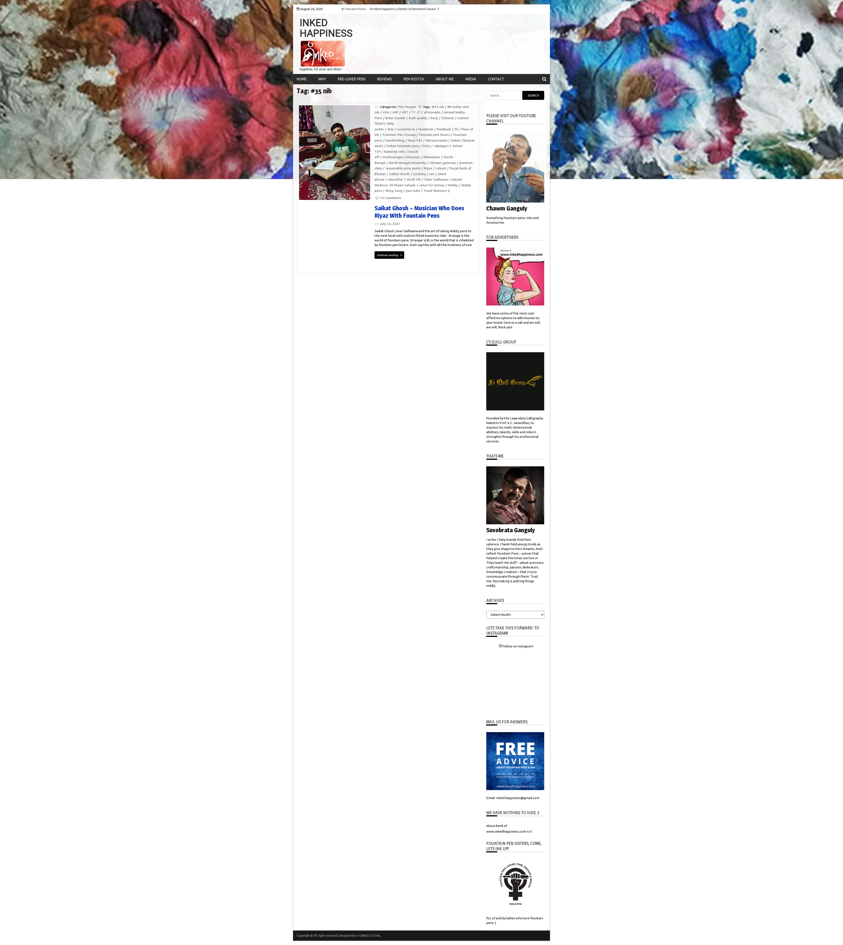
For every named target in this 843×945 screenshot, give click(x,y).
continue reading (387, 255)
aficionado (432, 112)
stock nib (414, 179)
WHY (322, 79)
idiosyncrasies (436, 140)
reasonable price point (402, 168)
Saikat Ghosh (399, 174)
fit (456, 129)
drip (390, 129)
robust (441, 168)
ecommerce (406, 129)
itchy (426, 146)
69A (386, 112)
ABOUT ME (445, 79)
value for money (432, 185)
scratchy (419, 174)
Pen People (407, 107)
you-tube (413, 190)
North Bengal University (407, 163)
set (431, 174)
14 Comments (390, 198)
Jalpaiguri (441, 146)
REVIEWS (384, 79)
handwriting (394, 140)
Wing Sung (393, 190)
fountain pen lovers (434, 135)
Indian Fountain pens (403, 146)
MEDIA (470, 79)
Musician (413, 157)
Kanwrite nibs (394, 151)
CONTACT (496, 79)
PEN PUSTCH (413, 79)
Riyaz (428, 168)
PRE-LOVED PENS (352, 79)
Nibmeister (431, 157)
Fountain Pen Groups (399, 135)
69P (395, 112)
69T (405, 112)
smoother (395, 179)
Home (302, 79)
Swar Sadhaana (436, 179)
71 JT (416, 112)
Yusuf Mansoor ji (437, 190)
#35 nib (438, 107)
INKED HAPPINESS (326, 28)
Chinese (447, 118)
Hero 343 (415, 140)
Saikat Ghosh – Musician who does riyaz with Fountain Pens (419, 211)
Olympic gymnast (443, 163)
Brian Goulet (395, 118)
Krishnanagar (393, 157)
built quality (418, 118)
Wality (453, 185)
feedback (444, 129)
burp (434, 118)
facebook (425, 129)
